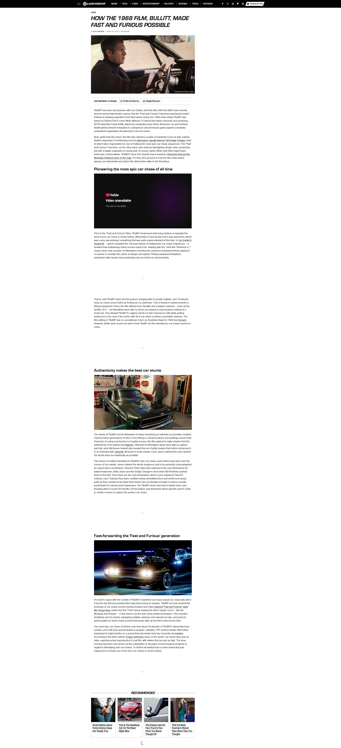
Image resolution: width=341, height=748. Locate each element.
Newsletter (256, 4)
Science (183, 4)
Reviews (207, 4)
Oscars (182, 319)
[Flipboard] (238, 4)
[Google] (233, 4)
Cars (135, 4)
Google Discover (153, 101)
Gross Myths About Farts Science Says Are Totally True (102, 728)
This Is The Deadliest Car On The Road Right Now (129, 728)
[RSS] (243, 4)
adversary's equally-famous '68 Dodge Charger (161, 140)
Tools (195, 4)
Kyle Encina (98, 31)
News (114, 4)
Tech (124, 4)
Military (169, 4)
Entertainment (151, 4)
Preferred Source (131, 101)
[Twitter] (228, 4)
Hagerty (129, 444)
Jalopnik (119, 451)
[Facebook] (223, 4)
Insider (178, 633)
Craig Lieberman (134, 636)
